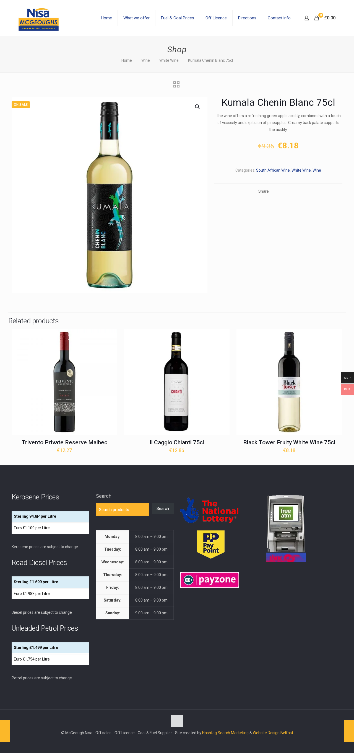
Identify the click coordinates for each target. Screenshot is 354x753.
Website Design (266, 733)
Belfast (286, 733)
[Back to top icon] (177, 721)
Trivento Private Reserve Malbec (64, 442)
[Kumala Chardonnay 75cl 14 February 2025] (5, 731)
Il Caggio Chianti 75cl (177, 442)
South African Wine (273, 170)
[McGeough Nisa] (38, 18)
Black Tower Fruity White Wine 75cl (289, 442)
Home (126, 60)
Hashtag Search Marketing (225, 733)
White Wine (169, 60)
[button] (197, 106)
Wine (145, 60)
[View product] (109, 349)
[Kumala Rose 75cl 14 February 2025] (349, 731)
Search (103, 496)
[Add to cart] (109, 337)
